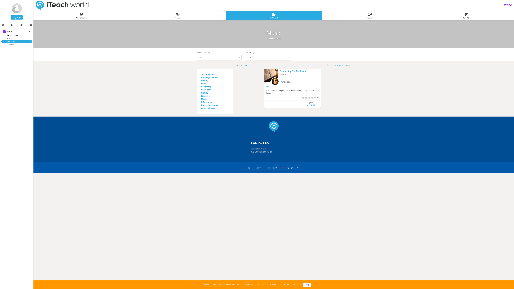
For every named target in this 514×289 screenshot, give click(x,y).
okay (307, 284)
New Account (272, 168)
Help (248, 168)
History (204, 80)
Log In (258, 168)
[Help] (30, 25)
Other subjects (208, 108)
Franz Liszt (285, 81)
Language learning (210, 77)
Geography (206, 86)
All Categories (208, 74)
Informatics (206, 102)
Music (204, 99)
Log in (16, 17)
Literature (205, 96)
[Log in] (2, 25)
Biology (204, 93)
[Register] (12, 25)
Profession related (209, 105)
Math (203, 83)
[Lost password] (21, 25)
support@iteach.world (261, 151)
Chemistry (206, 89)
